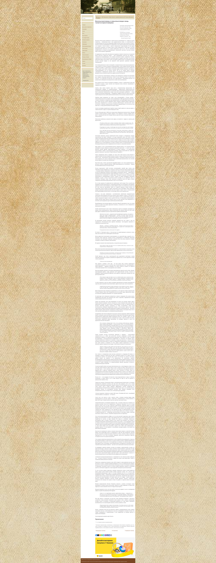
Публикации (84, 44)
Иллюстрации (84, 48)
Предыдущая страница (100, 530)
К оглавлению (115, 530)
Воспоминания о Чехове (86, 59)
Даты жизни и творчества (86, 26)
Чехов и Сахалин (85, 54)
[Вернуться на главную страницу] (108, 7)
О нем (83, 31)
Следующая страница (129, 530)
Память (83, 61)
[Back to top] (213, 560)
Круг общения (85, 35)
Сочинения (84, 41)
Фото (83, 33)
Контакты (84, 65)
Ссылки (83, 63)
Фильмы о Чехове (85, 56)
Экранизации (84, 50)
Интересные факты (85, 39)
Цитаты (83, 52)
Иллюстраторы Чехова (86, 46)
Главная (83, 24)
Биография (84, 29)
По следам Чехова (85, 37)
